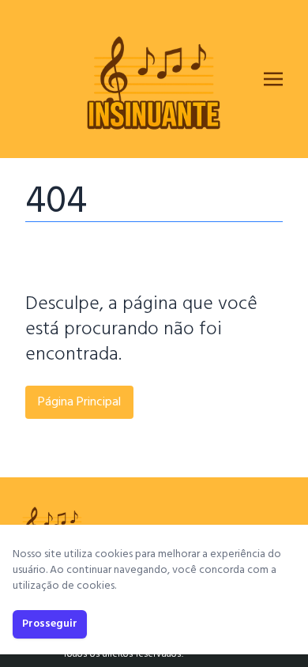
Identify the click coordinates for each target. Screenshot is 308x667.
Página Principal (79, 402)
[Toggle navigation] (273, 79)
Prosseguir (49, 624)
